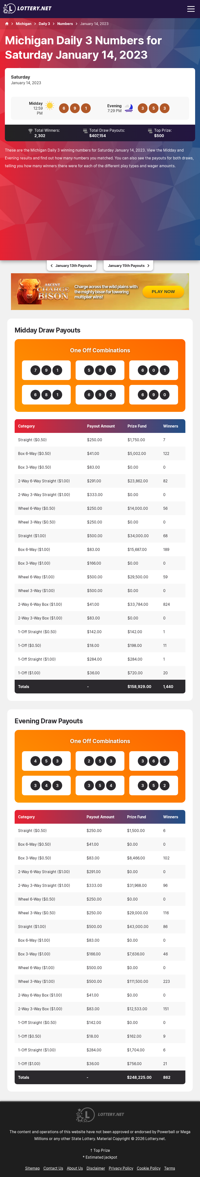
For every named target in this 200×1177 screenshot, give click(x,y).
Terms (169, 1168)
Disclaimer (96, 1168)
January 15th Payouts (126, 265)
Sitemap (32, 1168)
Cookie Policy (148, 1168)
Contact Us (53, 1168)
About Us (75, 1168)
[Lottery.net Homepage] (7, 23)
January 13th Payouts (73, 265)
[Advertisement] (100, 209)
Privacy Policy (121, 1168)
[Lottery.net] (27, 12)
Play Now (163, 291)
